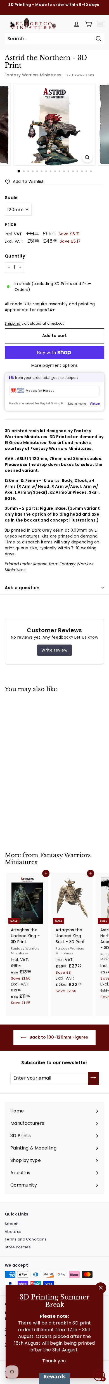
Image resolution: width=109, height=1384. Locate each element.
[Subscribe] (93, 1078)
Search (11, 1223)
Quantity (15, 256)
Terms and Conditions (26, 1239)
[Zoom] (87, 157)
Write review (54, 650)
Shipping (13, 323)
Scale (11, 198)
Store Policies (18, 1247)
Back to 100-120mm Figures (58, 1037)
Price (10, 224)
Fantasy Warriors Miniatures (33, 75)
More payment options (54, 365)
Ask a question (22, 588)
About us (13, 1231)
